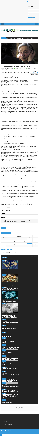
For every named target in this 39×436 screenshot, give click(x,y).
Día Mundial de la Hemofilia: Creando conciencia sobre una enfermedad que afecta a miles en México (9, 380)
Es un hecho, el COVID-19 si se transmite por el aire (10, 353)
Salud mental (35, 72)
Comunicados (3, 3)
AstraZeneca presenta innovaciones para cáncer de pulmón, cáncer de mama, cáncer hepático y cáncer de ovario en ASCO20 (10, 323)
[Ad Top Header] (29, 30)
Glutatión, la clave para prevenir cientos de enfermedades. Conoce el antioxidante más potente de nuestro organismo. (10, 375)
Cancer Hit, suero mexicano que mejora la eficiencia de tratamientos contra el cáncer (10, 386)
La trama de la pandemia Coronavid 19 (9, 301)
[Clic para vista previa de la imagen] (19, 53)
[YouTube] (21, 1)
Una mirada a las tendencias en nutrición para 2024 (10, 364)
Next (36, 256)
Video (25, 430)
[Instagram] (23, 1)
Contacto (31, 430)
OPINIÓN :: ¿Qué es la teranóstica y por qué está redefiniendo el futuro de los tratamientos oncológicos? (10, 369)
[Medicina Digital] (10, 30)
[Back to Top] (1, 435)
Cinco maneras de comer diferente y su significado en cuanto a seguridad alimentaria (9, 285)
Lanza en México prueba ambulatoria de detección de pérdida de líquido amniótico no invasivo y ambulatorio (10, 335)
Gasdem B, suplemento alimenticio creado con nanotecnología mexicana (10, 289)
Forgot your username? (31, 20)
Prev (32, 256)
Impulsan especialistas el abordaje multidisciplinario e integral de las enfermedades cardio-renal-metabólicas (10, 316)
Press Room (28, 430)
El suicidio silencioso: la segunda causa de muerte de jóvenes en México (27, 221)
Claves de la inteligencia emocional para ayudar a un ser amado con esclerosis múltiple (10, 271)
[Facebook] (17, 1)
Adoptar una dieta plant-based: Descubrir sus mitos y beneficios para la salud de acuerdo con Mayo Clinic (10, 401)
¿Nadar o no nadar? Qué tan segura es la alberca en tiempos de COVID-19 (10, 359)
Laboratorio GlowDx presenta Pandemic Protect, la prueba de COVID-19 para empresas (10, 341)
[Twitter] (19, 1)
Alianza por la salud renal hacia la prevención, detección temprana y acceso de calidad (11, 391)
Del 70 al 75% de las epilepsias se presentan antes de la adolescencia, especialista (10, 348)
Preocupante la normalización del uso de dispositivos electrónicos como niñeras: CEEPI (10, 221)
